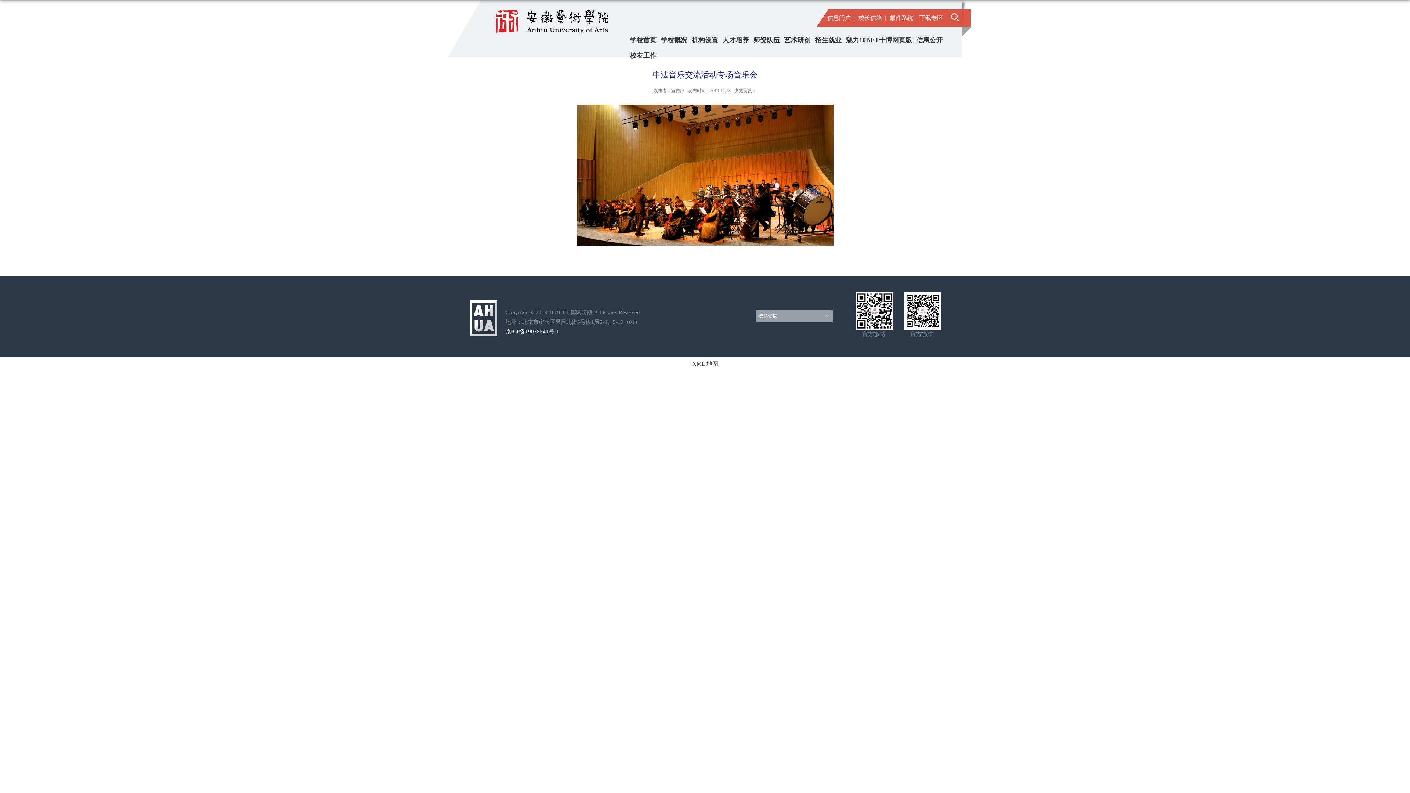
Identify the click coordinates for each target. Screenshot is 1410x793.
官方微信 (922, 334)
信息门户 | (841, 18)
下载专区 (931, 18)
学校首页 (643, 40)
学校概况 (674, 40)
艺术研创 (797, 40)
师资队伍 (766, 40)
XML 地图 (705, 364)
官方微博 (874, 334)
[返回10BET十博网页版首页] (554, 17)
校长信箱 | (872, 18)
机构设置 (705, 40)
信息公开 (929, 40)
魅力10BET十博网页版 (879, 40)
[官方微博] (874, 296)
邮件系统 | (903, 18)
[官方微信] (922, 296)
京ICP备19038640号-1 (532, 331)
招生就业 (828, 40)
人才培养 (736, 40)
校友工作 (643, 55)
